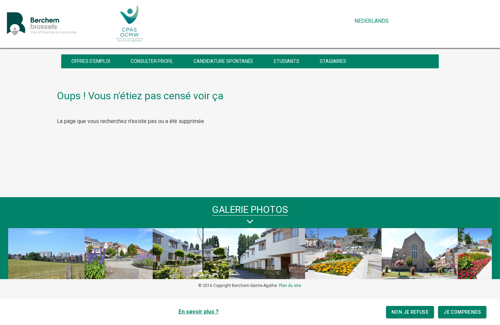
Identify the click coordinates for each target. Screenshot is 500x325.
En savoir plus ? (199, 311)
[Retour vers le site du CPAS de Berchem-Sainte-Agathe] (130, 23)
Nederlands (371, 21)
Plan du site (290, 285)
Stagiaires (333, 61)
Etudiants (286, 61)
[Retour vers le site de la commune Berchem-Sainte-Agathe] (57, 23)
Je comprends (462, 312)
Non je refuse (410, 312)
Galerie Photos (250, 209)
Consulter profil (152, 61)
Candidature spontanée (223, 61)
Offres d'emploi (90, 61)
